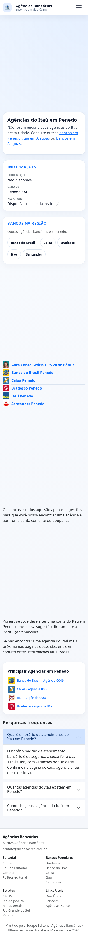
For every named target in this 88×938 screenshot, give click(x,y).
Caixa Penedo (23, 380)
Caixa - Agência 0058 (32, 689)
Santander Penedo (27, 403)
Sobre (7, 863)
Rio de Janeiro (13, 901)
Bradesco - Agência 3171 (35, 706)
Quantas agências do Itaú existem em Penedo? (39, 789)
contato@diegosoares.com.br (25, 849)
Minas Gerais (13, 905)
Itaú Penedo (22, 396)
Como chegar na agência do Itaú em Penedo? (38, 807)
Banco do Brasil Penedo (32, 372)
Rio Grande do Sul (16, 910)
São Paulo (10, 896)
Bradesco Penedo (26, 388)
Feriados (52, 901)
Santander (34, 254)
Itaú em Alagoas (36, 138)
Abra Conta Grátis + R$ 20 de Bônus (42, 364)
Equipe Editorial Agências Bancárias (53, 925)
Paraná (8, 915)
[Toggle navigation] (79, 7)
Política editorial (15, 877)
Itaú (14, 254)
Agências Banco (58, 905)
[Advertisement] (44, 66)
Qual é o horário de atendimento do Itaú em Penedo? (38, 736)
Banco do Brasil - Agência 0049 (40, 680)
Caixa (48, 242)
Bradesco (68, 242)
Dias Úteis (53, 896)
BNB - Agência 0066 (32, 697)
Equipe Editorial (15, 868)
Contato (8, 872)
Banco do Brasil (23, 242)
